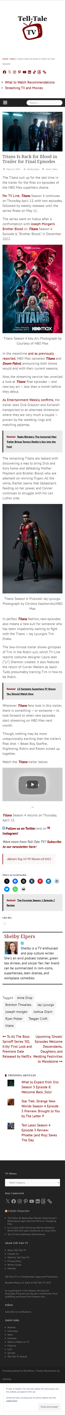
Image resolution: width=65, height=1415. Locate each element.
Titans (54, 169)
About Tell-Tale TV (17, 1250)
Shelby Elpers (33, 169)
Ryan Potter (13, 1018)
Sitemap (12, 1268)
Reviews (12, 1327)
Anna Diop (24, 998)
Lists (10, 1349)
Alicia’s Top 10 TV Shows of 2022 (29, 859)
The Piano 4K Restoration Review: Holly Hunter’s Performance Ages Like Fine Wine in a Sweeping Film (32, 1221)
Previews (12, 1338)
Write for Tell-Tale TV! (18, 1257)
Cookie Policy (12, 1400)
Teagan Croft (38, 1018)
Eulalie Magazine (19, 1211)
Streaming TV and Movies (24, 88)
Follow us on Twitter (21, 828)
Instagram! (10, 833)
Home (5, 58)
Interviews (13, 1331)
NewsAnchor (50, 1370)
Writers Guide (14, 1264)
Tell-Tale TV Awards (17, 1356)
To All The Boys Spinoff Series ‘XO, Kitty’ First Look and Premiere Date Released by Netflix (17, 1046)
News (12, 58)
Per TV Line (11, 196)
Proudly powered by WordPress (18, 1370)
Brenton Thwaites (18, 1004)
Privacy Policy (14, 1261)
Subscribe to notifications (18, 1311)
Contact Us (13, 1253)
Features (12, 1345)
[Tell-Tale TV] (32, 26)
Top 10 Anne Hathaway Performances (26, 1234)
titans (9, 1025)
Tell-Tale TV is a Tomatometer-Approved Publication (31, 1276)
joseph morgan (16, 1011)
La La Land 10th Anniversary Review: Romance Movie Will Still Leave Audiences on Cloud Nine (32, 1229)
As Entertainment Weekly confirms (27, 400)
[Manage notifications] (56, 1393)
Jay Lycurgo (46, 1004)
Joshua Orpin (43, 1011)
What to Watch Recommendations (30, 82)
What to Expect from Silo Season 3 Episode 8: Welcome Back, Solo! (40, 1087)
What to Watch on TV (18, 1341)
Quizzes (11, 1352)
